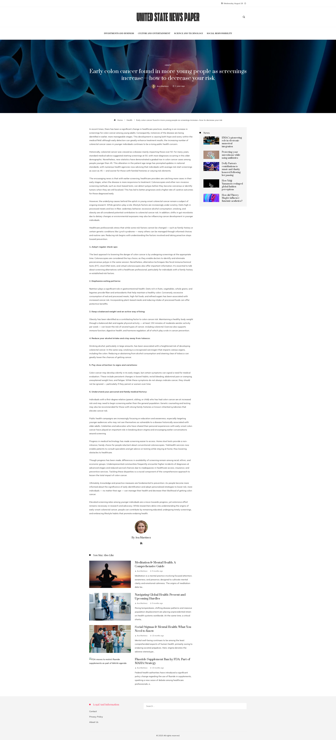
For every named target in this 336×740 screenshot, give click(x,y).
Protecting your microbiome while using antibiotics (231, 155)
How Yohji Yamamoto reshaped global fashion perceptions (232, 185)
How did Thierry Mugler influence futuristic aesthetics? (232, 198)
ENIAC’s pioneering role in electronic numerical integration (232, 142)
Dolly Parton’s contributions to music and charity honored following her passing (231, 169)
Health (168, 65)
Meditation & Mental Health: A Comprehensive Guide (155, 564)
